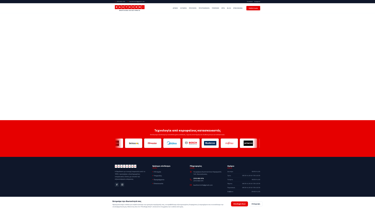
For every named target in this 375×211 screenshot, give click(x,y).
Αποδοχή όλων (239, 204)
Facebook (250, 1)
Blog (229, 8)
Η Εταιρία (183, 8)
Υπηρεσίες (215, 8)
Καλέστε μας (253, 8)
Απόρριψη (256, 204)
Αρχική (175, 8)
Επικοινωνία (237, 8)
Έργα (223, 8)
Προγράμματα (204, 8)
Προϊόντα (192, 8)
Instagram (257, 1)
